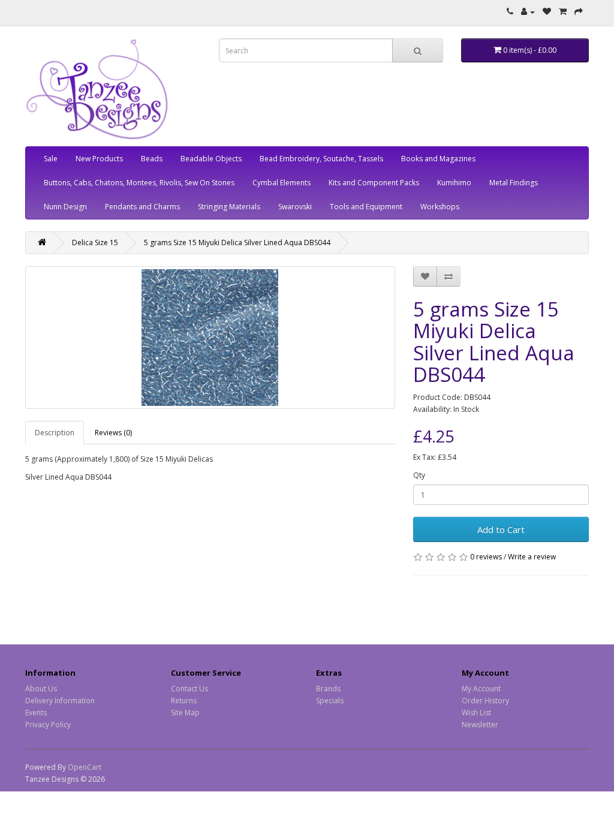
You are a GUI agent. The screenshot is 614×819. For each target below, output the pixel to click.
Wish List (476, 712)
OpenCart (84, 767)
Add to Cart (501, 529)
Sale (51, 158)
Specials (330, 700)
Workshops (439, 206)
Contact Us (189, 688)
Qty (419, 475)
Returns (184, 700)
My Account (481, 688)
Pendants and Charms (142, 206)
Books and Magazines (438, 158)
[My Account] (528, 12)
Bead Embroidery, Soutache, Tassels (321, 158)
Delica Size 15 (95, 242)
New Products (99, 158)
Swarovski (295, 206)
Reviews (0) (113, 432)
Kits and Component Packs (374, 182)
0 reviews (486, 557)
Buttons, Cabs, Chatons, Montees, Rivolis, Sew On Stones (139, 182)
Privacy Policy (48, 724)
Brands (328, 688)
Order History (485, 700)
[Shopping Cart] (563, 12)
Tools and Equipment (366, 206)
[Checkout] (578, 12)
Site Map (185, 712)
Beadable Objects (211, 158)
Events (36, 712)
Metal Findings (513, 182)
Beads (151, 158)
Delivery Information (60, 700)
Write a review (532, 557)
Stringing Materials (229, 206)
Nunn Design (65, 206)
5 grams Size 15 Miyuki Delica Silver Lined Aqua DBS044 (237, 242)
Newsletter (480, 724)
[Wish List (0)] (547, 12)
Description (54, 432)
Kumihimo (454, 182)
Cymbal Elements (281, 182)
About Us (41, 688)
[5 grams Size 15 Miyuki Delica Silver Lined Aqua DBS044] (210, 337)
